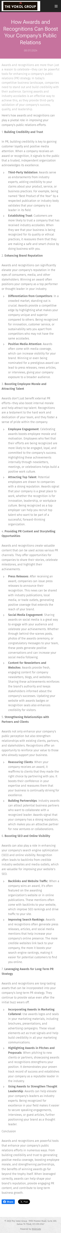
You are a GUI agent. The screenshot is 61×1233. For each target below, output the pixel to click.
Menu (56, 6)
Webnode (36, 1229)
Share (10, 1201)
